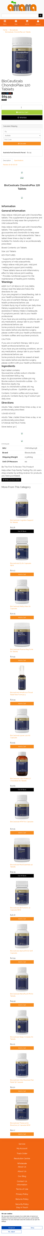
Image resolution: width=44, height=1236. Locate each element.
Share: (4, 93)
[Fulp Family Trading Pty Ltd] (22, 6)
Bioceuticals (14, 30)
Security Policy (22, 1204)
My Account (22, 1148)
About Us (22, 1171)
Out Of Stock (22, 531)
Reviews (6, 165)
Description (7, 160)
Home (5, 30)
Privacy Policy (22, 1194)
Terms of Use (22, 1189)
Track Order (22, 1153)
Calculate (22, 143)
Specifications (18, 160)
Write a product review (12, 480)
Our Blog (22, 1176)
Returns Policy (22, 1199)
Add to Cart (23, 112)
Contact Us (22, 1181)
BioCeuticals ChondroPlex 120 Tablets (18, 32)
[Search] (40, 15)
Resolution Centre (22, 1158)
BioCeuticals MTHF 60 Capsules (21, 822)
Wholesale (22, 1163)
